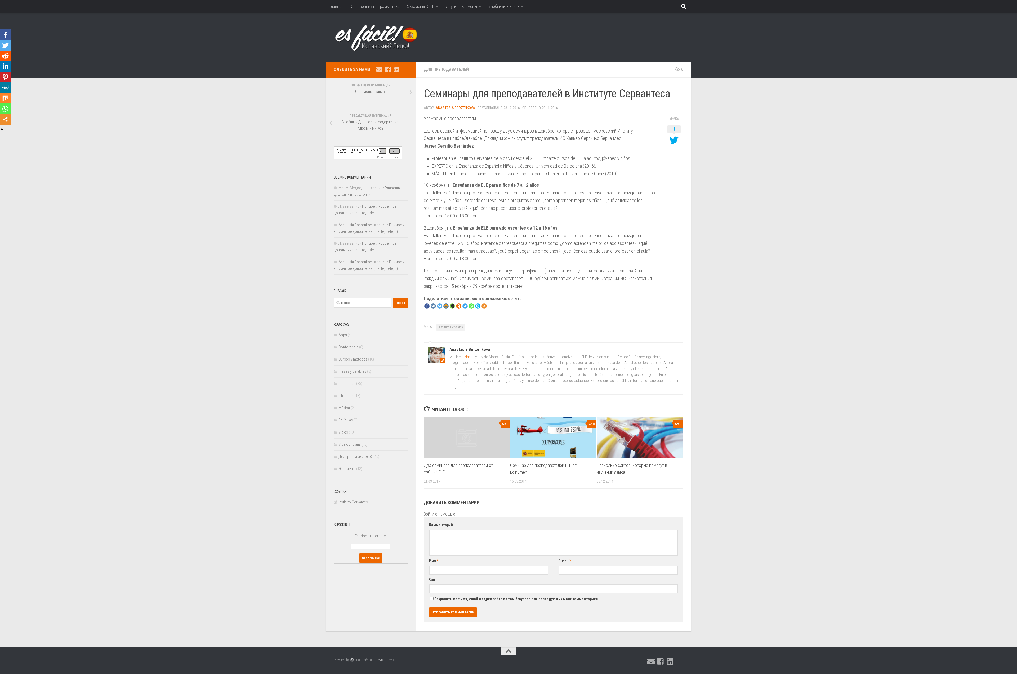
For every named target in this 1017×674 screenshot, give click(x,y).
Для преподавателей (446, 69)
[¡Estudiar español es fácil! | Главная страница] (383, 37)
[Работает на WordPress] (352, 660)
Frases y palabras (352, 371)
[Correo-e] (379, 69)
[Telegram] (465, 306)
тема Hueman (386, 660)
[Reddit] (5, 56)
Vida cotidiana (349, 444)
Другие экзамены (461, 6)
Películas (345, 420)
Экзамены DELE (420, 6)
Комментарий (441, 525)
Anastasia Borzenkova (455, 108)
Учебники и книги (503, 6)
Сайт (433, 579)
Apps (342, 335)
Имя (433, 561)
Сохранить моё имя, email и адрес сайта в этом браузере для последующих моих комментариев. (516, 599)
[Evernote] (452, 306)
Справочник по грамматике (375, 6)
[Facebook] (427, 306)
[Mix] (5, 98)
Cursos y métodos (352, 359)
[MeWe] (5, 87)
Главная (336, 6)
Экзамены (346, 468)
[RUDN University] (405, 69)
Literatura (346, 395)
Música (344, 408)
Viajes (343, 432)
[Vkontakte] (433, 306)
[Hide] (2, 129)
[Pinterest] (5, 77)
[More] (484, 306)
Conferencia (348, 347)
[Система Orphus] (368, 157)
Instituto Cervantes (450, 327)
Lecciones (346, 383)
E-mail (565, 561)
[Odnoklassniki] (458, 306)
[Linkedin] (5, 66)
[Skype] (477, 306)
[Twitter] (439, 306)
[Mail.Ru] (446, 306)
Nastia (469, 356)
